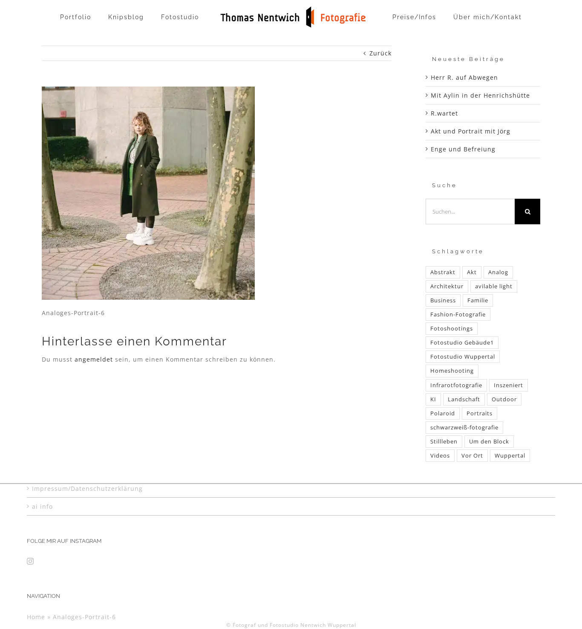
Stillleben (444, 441)
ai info (42, 506)
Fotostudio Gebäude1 (462, 342)
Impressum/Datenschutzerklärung (87, 488)
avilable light (494, 286)
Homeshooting (452, 370)
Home (36, 617)
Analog (498, 272)
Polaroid (442, 413)
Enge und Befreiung (463, 149)
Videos (440, 455)
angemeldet (94, 359)
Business (443, 300)
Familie (477, 300)
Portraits (480, 413)
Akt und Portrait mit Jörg (470, 131)
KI (433, 399)
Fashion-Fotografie (458, 314)
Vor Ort (472, 455)
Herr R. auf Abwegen (464, 77)
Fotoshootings (451, 328)
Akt (472, 272)
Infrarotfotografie (456, 385)
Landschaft (464, 399)
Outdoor (504, 399)
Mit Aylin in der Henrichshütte (480, 95)
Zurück (380, 53)
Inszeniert (508, 385)
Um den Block (489, 441)
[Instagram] (30, 561)
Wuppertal (510, 455)
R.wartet (444, 113)
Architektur (447, 286)
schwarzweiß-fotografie (464, 427)
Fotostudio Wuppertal (462, 356)
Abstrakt (442, 272)
